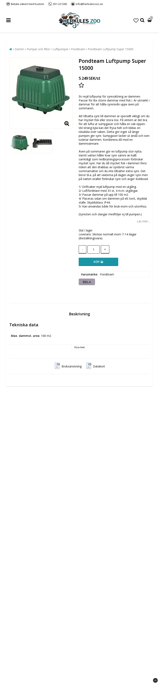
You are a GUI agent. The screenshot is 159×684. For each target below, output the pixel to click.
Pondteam (78, 49)
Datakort (99, 366)
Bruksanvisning (71, 366)
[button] (136, 20)
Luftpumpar (60, 49)
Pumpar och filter (38, 49)
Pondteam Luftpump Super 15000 (110, 49)
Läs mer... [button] (143, 221)
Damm (19, 49)
